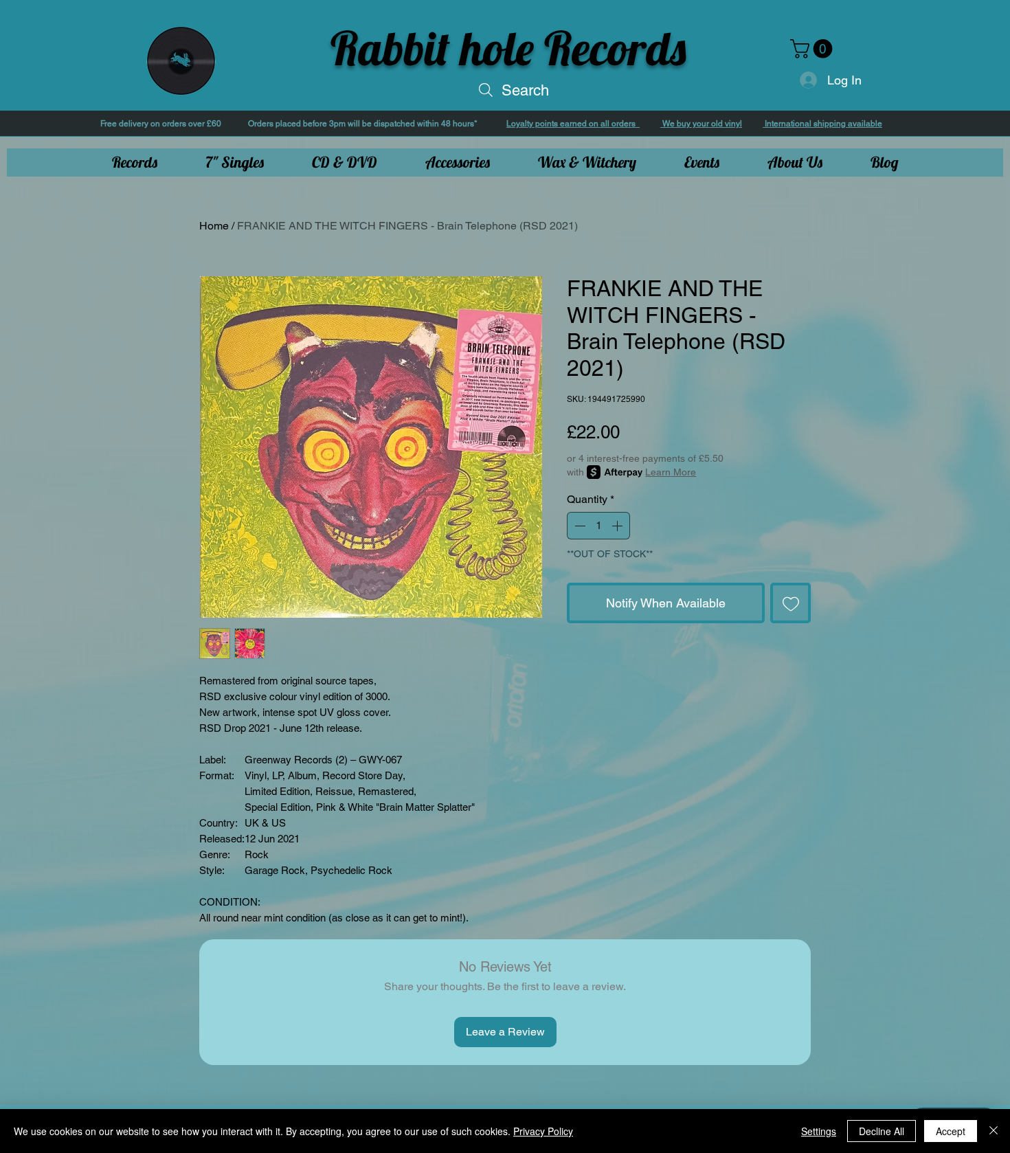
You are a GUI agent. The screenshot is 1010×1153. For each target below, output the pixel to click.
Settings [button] (818, 1131)
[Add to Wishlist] (790, 603)
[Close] (993, 1131)
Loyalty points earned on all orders (573, 123)
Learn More (670, 472)
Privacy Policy (543, 1131)
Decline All (881, 1131)
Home (214, 225)
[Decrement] (578, 526)
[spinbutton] (598, 526)
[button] (813, 48)
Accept (950, 1131)
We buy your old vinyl (701, 123)
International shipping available (822, 123)
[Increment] (618, 526)
